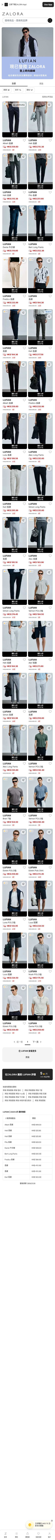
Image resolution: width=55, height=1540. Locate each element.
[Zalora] (27, 13)
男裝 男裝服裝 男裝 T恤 (33, 1090)
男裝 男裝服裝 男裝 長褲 (37, 1094)
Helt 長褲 (8, 1130)
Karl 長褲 (8, 1177)
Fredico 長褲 (9, 1160)
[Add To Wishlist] (24, 140)
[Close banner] (2, 4)
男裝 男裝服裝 (40, 1100)
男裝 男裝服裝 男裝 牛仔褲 (15, 1097)
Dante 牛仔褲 (10, 1148)
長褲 (6, 1165)
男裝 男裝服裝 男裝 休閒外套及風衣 (18, 1100)
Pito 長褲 (8, 1142)
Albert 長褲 (9, 1125)
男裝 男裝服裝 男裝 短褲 (37, 1097)
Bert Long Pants (11, 1154)
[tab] (14, 83)
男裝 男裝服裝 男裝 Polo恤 (15, 1094)
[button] (27, 4)
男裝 (27, 1057)
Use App (48, 4)
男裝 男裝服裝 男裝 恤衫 (12, 1090)
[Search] (50, 20)
